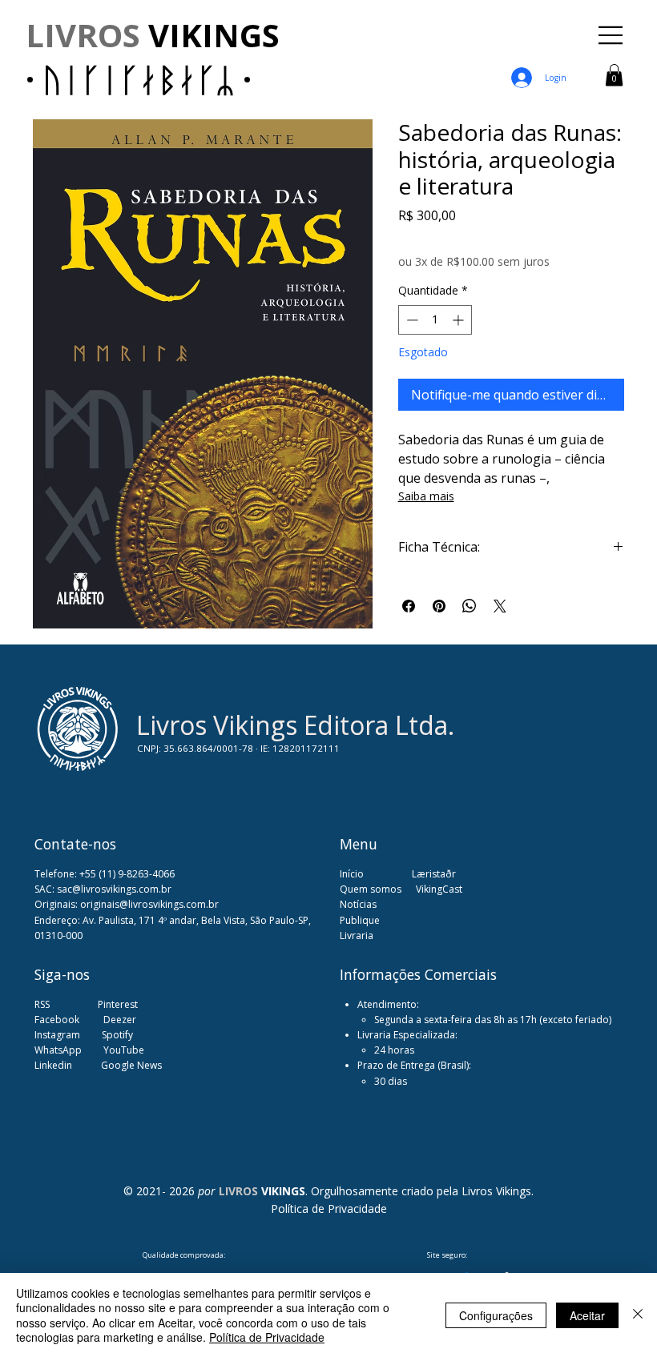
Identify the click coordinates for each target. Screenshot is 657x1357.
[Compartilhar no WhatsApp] (469, 606)
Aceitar (587, 1315)
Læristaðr (434, 874)
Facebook (58, 1019)
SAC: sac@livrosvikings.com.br (102, 889)
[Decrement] (411, 320)
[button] (614, 75)
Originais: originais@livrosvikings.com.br (126, 904)
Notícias (358, 904)
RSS (42, 1004)
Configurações (496, 1315)
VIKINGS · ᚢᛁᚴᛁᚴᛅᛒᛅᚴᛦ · (153, 57)
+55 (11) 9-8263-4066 (127, 874)
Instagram (57, 1035)
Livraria (356, 935)
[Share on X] (500, 606)
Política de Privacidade (329, 1208)
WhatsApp (58, 1050)
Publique (360, 920)
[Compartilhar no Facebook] (408, 606)
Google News (131, 1065)
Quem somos (370, 889)
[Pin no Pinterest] (439, 606)
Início (352, 874)
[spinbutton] (435, 320)
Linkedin (54, 1065)
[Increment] (459, 320)
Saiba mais (426, 496)
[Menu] (611, 35)
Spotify (117, 1035)
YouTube (123, 1050)
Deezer (119, 1019)
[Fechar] (637, 1315)
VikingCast (439, 889)
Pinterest (118, 1004)
